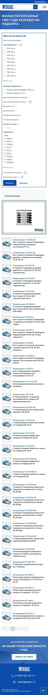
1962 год (10, 62)
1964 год (11, 69)
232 (8, 128)
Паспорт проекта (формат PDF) (20, 90)
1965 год (11, 72)
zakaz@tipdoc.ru (26, 682)
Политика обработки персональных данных (16, 691)
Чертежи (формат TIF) (16, 93)
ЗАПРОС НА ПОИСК (24, 657)
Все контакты (40, 2)
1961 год (10, 58)
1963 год (11, 65)
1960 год (10, 55)
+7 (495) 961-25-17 (24, 676)
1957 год (10, 48)
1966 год (11, 75)
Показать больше (12, 196)
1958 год (10, 52)
